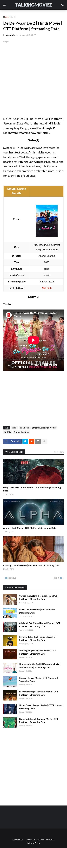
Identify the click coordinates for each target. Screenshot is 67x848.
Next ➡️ (58, 577)
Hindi (12, 17)
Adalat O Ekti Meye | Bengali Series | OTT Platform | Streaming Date (39, 625)
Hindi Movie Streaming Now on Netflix (38, 427)
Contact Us (18, 839)
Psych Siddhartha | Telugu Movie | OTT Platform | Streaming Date (38, 638)
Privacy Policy (33, 843)
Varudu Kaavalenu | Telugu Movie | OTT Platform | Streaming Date (39, 597)
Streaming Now (21, 432)
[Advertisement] (33, 76)
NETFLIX (47, 288)
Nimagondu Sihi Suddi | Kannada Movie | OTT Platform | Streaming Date (39, 666)
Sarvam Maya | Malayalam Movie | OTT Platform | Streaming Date (38, 693)
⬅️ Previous (10, 577)
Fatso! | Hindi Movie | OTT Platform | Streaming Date (37, 611)
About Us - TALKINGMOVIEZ (40, 839)
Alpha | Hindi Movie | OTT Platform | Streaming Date (29, 528)
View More (59, 452)
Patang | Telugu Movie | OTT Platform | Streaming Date (38, 679)
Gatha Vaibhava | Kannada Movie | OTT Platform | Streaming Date (38, 721)
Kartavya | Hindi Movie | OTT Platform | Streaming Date (31, 565)
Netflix (7, 432)
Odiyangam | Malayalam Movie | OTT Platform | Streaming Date (37, 652)
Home (5, 17)
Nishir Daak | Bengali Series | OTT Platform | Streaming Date (41, 707)
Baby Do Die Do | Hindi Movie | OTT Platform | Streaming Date (32, 489)
